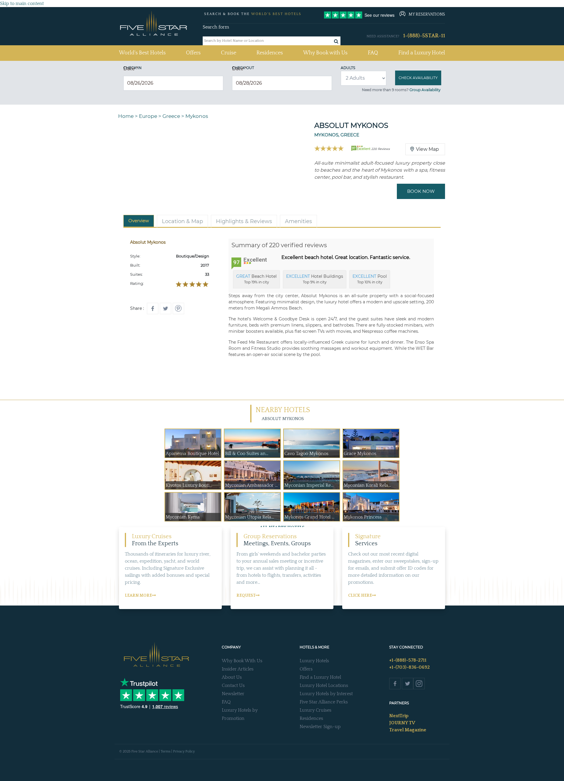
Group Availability (425, 90)
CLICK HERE (360, 595)
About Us (232, 677)
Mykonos (196, 116)
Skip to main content (22, 3)
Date (130, 68)
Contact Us (233, 685)
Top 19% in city (256, 279)
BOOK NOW (421, 191)
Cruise (228, 53)
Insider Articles (238, 669)
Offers (193, 53)
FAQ (373, 53)
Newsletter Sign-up (320, 726)
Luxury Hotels (314, 660)
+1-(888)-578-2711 (408, 660)
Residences (269, 53)
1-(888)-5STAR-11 (424, 36)
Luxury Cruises (315, 710)
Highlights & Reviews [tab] (244, 221)
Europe (148, 116)
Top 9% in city (314, 279)
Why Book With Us (242, 660)
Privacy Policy (184, 751)
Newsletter (233, 693)
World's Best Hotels (142, 53)
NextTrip (399, 715)
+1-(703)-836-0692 (409, 667)
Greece (171, 116)
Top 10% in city (369, 279)
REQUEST (246, 595)
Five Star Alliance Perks (324, 702)
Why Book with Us (325, 53)
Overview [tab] (138, 220)
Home (126, 116)
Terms (165, 751)
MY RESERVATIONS (427, 14)
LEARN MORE (138, 595)
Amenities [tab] (298, 221)
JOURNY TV (402, 722)
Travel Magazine (407, 729)
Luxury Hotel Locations (324, 685)
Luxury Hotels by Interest (326, 693)
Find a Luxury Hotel (421, 53)
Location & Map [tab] (182, 221)
